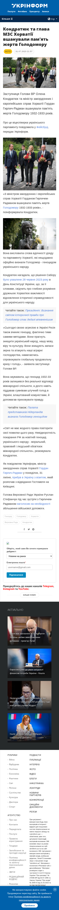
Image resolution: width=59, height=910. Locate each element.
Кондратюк (27, 522)
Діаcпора (13, 802)
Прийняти (29, 905)
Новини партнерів (35, 794)
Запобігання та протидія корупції (17, 851)
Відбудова (14, 764)
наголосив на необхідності (33, 503)
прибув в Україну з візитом (29, 477)
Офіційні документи (36, 805)
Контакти (13, 824)
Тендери (13, 846)
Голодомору (10, 207)
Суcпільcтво (15, 792)
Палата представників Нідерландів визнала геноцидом (27, 412)
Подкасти (35, 755)
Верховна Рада (11, 522)
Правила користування (16, 839)
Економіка (14, 774)
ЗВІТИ (12, 872)
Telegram (48, 586)
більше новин (29, 595)
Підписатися (16, 575)
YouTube (23, 589)
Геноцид (8, 516)
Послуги (11, 11)
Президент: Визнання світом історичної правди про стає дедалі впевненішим (29, 315)
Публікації (35, 760)
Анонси (45, 11)
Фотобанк (22, 11)
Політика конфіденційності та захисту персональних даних (17, 862)
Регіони (12, 788)
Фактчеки (13, 778)
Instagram (9, 589)
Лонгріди (34, 788)
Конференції (36, 800)
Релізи (33, 812)
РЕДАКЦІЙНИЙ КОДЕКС (16, 878)
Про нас (13, 820)
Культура (13, 797)
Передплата (15, 829)
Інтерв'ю (34, 764)
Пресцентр (34, 11)
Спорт (12, 806)
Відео (32, 774)
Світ (11, 783)
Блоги (33, 778)
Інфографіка (36, 783)
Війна (12, 759)
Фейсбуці (42, 127)
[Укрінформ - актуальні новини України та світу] (29, 5)
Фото (32, 769)
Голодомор (21, 516)
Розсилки (13, 884)
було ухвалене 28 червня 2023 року (25, 279)
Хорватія (35, 516)
